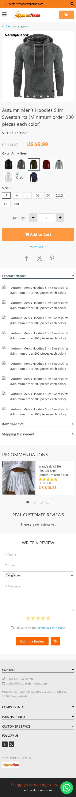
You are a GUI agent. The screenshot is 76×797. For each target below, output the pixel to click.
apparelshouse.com (38, 790)
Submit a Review (32, 641)
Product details (14, 276)
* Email (10, 565)
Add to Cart (40, 234)
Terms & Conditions (51, 628)
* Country (10, 573)
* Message (12, 586)
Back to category (16, 26)
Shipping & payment (18, 434)
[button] (66, 787)
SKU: (5, 133)
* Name (10, 554)
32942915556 (19, 133)
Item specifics (13, 424)
